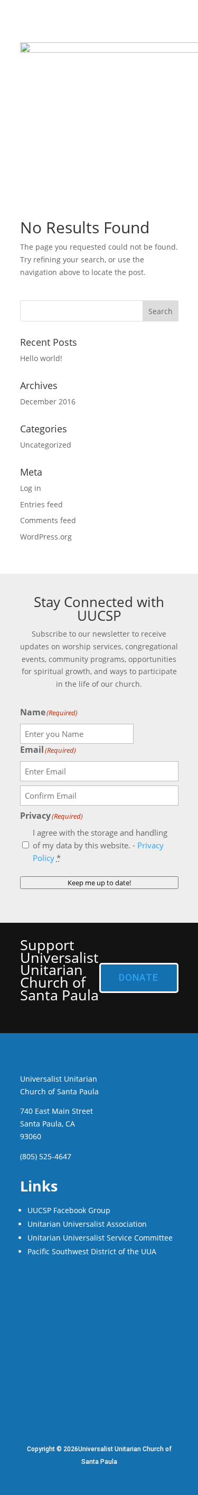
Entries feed (41, 504)
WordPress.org (46, 537)
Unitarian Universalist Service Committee (100, 1238)
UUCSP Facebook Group (68, 1210)
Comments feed (48, 520)
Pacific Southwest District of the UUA (91, 1251)
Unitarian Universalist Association (87, 1224)
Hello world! (41, 358)
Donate (138, 977)
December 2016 (48, 401)
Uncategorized (45, 445)
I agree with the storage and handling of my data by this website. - (100, 845)
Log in (30, 488)
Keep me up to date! (99, 882)
